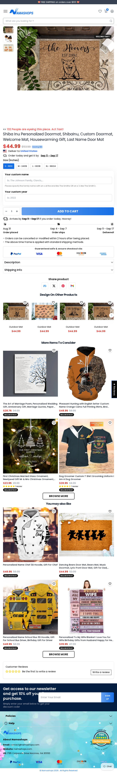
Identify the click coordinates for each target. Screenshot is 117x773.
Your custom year (16, 192)
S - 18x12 (8, 166)
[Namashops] (21, 11)
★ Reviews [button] (114, 389)
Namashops (48, 770)
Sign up (107, 697)
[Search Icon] (111, 21)
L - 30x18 (36, 166)
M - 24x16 (22, 166)
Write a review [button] (101, 672)
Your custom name (17, 174)
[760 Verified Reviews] (101, 752)
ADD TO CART (67, 211)
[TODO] (44, 286)
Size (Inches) (11, 160)
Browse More (58, 496)
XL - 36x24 (51, 166)
